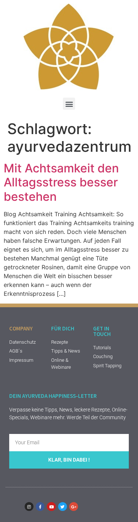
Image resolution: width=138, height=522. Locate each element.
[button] (69, 104)
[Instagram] (29, 506)
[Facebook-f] (40, 506)
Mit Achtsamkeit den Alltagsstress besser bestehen (61, 182)
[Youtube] (51, 506)
